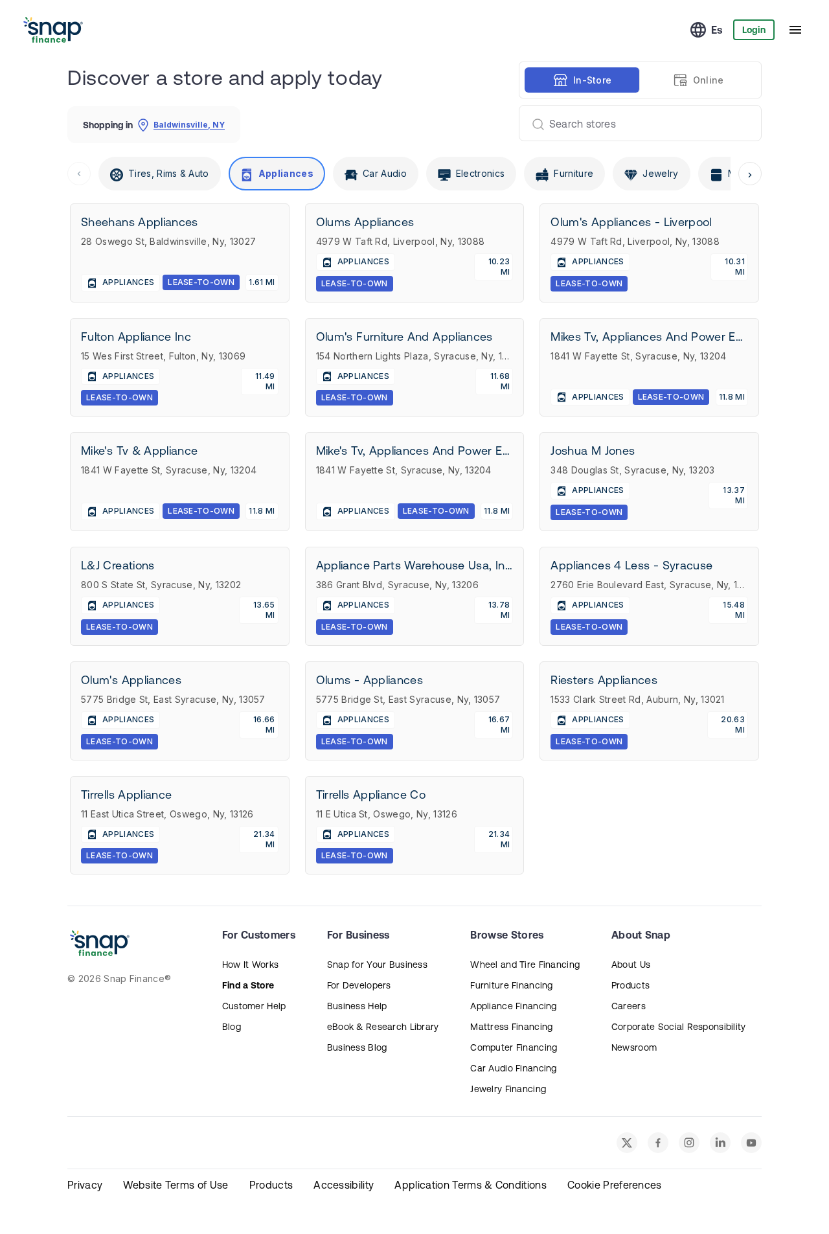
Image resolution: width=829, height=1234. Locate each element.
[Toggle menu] (795, 29)
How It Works (250, 964)
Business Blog (357, 1047)
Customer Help (254, 1006)
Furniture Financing (511, 985)
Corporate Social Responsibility (678, 1027)
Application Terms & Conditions (470, 1185)
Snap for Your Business (377, 964)
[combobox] (635, 123)
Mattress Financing (511, 1027)
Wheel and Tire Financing (525, 964)
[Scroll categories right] (750, 173)
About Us (630, 964)
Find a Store (248, 985)
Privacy (84, 1185)
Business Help (357, 1006)
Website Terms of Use (175, 1185)
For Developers (359, 985)
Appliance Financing (513, 1006)
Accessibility (343, 1185)
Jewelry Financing (508, 1089)
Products (630, 985)
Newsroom (634, 1047)
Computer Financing (513, 1047)
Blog (231, 1027)
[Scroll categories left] (79, 173)
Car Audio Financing (513, 1068)
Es (717, 30)
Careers (628, 1006)
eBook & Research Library (383, 1027)
